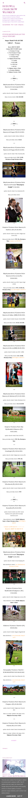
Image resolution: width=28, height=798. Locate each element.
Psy (12, 24)
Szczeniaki (6, 24)
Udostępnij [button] (4, 748)
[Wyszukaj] (25, 2)
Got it (19, 796)
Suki (15, 24)
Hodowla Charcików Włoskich (9, 9)
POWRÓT (14, 740)
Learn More (11, 796)
